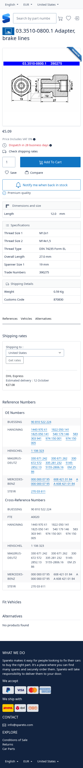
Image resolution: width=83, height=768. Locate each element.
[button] (11, 4)
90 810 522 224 (41, 422)
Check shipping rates (23, 151)
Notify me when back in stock (45, 185)
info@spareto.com (20, 725)
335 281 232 (54, 463)
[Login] (77, 18)
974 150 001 (54, 438)
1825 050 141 (40, 434)
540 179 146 (61, 434)
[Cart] (60, 18)
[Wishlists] (68, 18)
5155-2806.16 (54, 467)
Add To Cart (52, 162)
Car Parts (8, 749)
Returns (7, 744)
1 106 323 (37, 451)
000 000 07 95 (40, 479)
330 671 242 (39, 458)
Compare (36, 173)
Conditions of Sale (14, 740)
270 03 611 (38, 491)
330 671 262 (59, 458)
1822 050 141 (60, 429)
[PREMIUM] (41, 87)
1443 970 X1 (39, 429)
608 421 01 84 (63, 479)
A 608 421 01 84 (64, 484)
